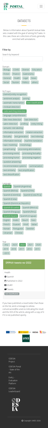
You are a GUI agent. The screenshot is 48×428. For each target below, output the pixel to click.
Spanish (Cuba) (10, 199)
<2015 (6, 253)
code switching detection (14, 111)
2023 (14, 244)
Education (36, 69)
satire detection (10, 123)
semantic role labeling (13, 128)
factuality (7, 136)
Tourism (15, 82)
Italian (34, 224)
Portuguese (18, 228)
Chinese (18, 232)
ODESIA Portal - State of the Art (15, 369)
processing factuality (31, 153)
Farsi (33, 220)
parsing (26, 98)
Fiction (6, 74)
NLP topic (6, 91)
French (7, 224)
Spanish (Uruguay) (28, 216)
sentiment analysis (11, 98)
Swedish (30, 228)
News (33, 78)
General (7, 78)
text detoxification (11, 174)
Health (17, 78)
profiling (24, 123)
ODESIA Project (12, 360)
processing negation (31, 157)
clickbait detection (12, 107)
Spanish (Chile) (27, 190)
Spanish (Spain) (10, 216)
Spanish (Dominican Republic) (17, 203)
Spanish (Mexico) (30, 207)
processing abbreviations (29, 149)
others (35, 82)
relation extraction (34, 132)
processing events (11, 153)
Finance (16, 74)
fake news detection (12, 119)
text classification (34, 102)
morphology (25, 145)
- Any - (6, 244)
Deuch (25, 220)
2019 (6, 249)
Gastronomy (28, 74)
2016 (29, 249)
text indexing (37, 136)
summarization (36, 166)
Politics (25, 82)
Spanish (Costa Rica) (32, 194)
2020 (38, 244)
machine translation (33, 140)
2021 (30, 244)
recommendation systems (15, 166)
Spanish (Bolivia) (11, 190)
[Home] (14, 6)
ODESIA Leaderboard (14, 390)
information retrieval (12, 140)
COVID (16, 69)
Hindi (25, 224)
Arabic (16, 220)
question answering (12, 161)
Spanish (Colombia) (12, 194)
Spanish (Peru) (29, 211)
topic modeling (10, 145)
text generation (21, 136)
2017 (21, 249)
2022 (22, 244)
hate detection (31, 119)
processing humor (11, 157)
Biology (7, 69)
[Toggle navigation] (41, 6)
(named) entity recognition (15, 94)
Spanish (7, 186)
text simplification (26, 170)
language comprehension (15, 115)
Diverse (25, 69)
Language (6, 183)
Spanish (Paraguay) (12, 211)
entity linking (36, 123)
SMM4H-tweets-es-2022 (18, 262)
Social (6, 82)
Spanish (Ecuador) (11, 207)
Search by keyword (10, 54)
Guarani (16, 224)
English (7, 220)
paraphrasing (9, 149)
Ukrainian (8, 232)
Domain (5, 66)
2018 (13, 249)
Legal (25, 78)
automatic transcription (14, 102)
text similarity (9, 170)
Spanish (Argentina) (22, 186)
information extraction (13, 132)
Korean (7, 228)
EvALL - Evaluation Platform (13, 380)
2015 (37, 249)
